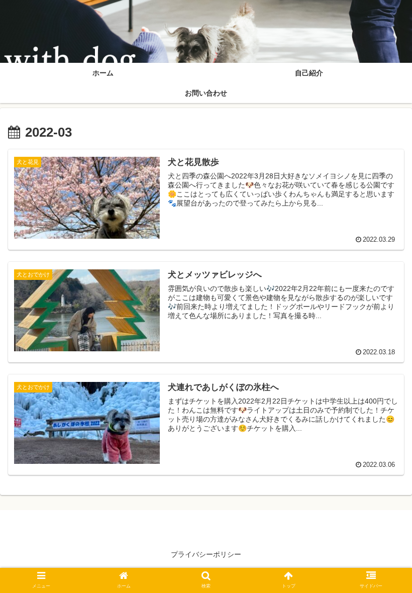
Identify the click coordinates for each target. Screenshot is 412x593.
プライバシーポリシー (206, 554)
